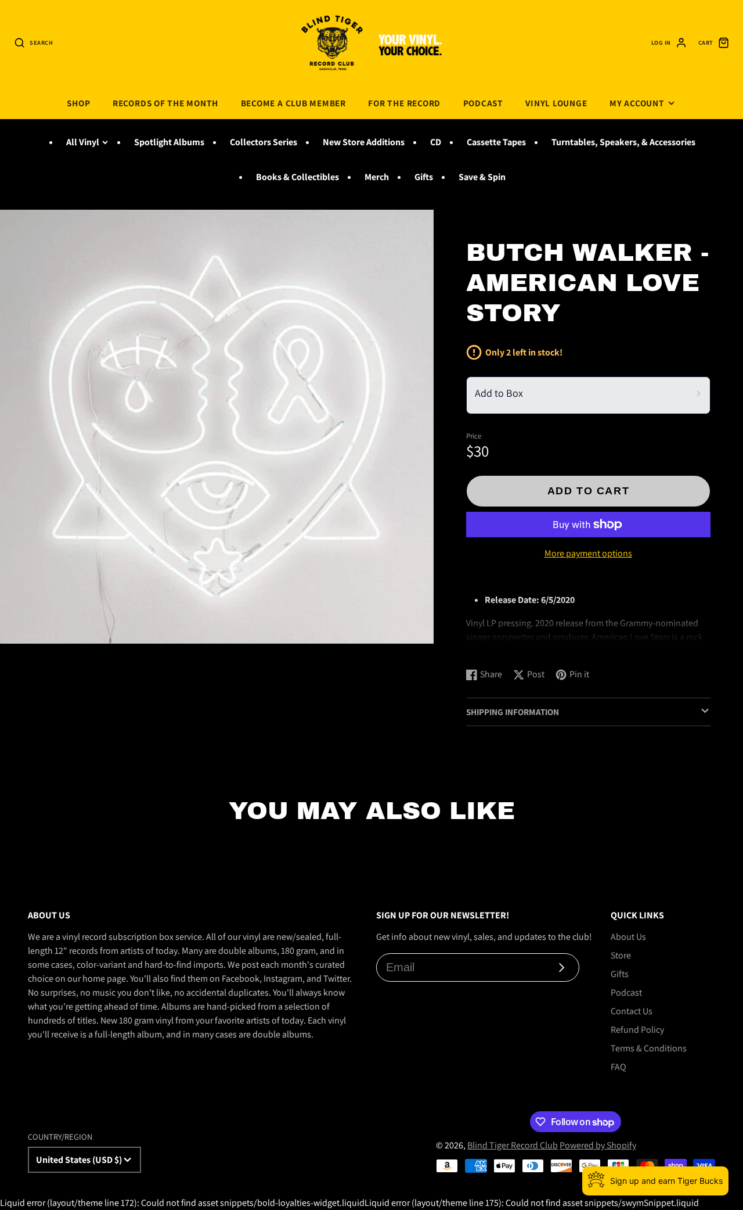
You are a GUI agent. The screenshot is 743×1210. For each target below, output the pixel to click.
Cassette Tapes (496, 142)
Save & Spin (482, 177)
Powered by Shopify (598, 1145)
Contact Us (631, 1011)
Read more (489, 646)
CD (435, 142)
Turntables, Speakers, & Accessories (623, 142)
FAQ (618, 1067)
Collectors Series (263, 142)
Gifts (423, 177)
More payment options (588, 553)
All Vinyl (82, 142)
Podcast (483, 103)
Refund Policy (637, 1030)
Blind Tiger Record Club (512, 1145)
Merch (377, 177)
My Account (637, 103)
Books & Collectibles (297, 177)
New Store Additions (364, 142)
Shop (78, 103)
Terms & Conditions (649, 1048)
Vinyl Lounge (556, 103)
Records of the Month (165, 103)
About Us (628, 937)
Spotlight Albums (169, 142)
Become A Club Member (293, 103)
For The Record (404, 103)
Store (621, 955)
